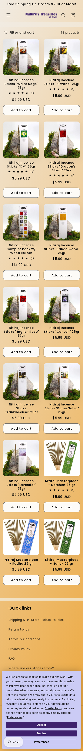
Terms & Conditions (24, 639)
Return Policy (19, 629)
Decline (41, 733)
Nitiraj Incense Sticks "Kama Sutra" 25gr (62, 408)
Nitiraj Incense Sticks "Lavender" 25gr (21, 485)
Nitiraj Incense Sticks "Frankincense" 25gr (21, 408)
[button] (8, 15)
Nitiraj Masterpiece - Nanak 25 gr (62, 561)
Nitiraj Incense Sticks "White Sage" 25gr (21, 84)
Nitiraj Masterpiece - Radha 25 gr (21, 561)
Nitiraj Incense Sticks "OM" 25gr (21, 164)
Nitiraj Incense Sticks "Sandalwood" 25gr (62, 249)
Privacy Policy (19, 649)
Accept (41, 724)
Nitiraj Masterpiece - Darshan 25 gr (62, 483)
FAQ (12, 658)
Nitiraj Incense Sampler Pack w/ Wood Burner (21, 249)
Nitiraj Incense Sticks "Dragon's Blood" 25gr (62, 166)
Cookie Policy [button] (53, 708)
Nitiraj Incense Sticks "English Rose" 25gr (21, 331)
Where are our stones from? (31, 668)
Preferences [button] (15, 717)
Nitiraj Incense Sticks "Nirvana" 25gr (62, 82)
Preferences (41, 742)
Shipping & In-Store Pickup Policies (36, 620)
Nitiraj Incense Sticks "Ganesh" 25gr (62, 330)
